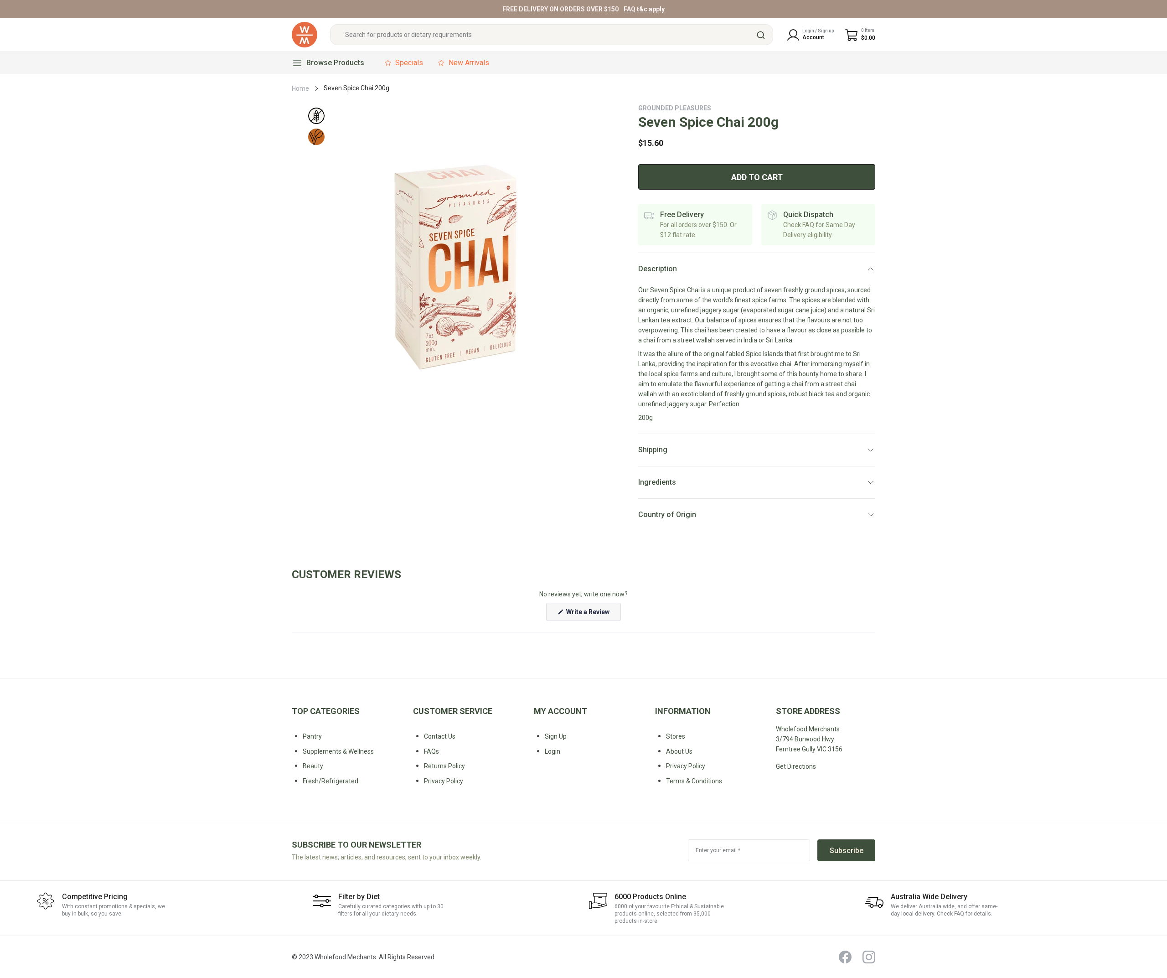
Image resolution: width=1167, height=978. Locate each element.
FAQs (431, 751)
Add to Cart (757, 177)
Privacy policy (443, 781)
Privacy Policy (685, 766)
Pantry (312, 736)
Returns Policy (444, 766)
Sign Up (556, 736)
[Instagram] (868, 957)
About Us (679, 751)
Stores (675, 736)
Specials (409, 62)
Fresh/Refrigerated (330, 781)
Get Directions (796, 766)
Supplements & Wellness (338, 751)
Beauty (313, 766)
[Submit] (762, 35)
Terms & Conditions (694, 781)
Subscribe (846, 850)
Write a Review (593, 614)
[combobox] (551, 35)
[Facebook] (845, 957)
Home (300, 88)
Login (552, 751)
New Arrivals (469, 62)
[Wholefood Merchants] (304, 35)
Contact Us (439, 736)
